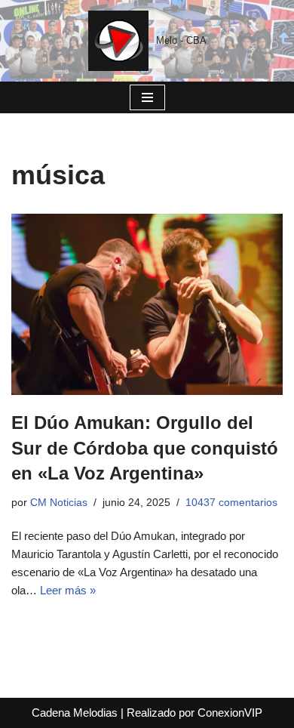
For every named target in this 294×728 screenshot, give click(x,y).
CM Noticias (58, 502)
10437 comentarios (231, 502)
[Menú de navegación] (147, 97)
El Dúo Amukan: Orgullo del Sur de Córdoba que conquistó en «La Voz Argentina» (144, 447)
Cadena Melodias (75, 712)
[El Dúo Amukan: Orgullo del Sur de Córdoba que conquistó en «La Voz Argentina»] (147, 304)
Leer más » (68, 590)
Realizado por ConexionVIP (194, 712)
